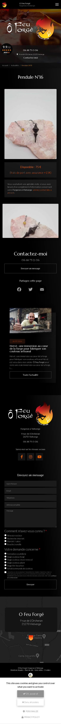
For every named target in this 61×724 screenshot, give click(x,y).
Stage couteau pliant (16, 562)
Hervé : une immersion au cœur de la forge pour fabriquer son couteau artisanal (29, 348)
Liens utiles (39, 670)
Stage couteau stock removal (20, 559)
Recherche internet (15, 538)
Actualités (15, 65)
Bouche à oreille (14, 544)
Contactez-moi (30, 57)
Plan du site (29, 670)
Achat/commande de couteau (20, 568)
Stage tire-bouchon (15, 565)
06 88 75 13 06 (30, 50)
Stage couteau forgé (16, 557)
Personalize (31, 711)
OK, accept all (31, 693)
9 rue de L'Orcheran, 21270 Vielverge (31, 54)
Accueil (5, 65)
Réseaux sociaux (14, 535)
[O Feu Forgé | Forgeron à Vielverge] (4, 4)
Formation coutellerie (16, 554)
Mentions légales (17, 670)
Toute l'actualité (30, 375)
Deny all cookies (31, 702)
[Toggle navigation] (57, 4)
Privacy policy (32, 717)
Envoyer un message (30, 268)
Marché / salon (13, 541)
